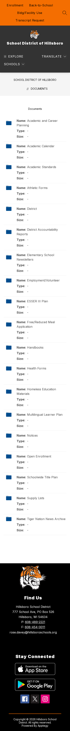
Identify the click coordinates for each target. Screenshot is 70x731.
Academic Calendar (41, 146)
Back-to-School (41, 5)
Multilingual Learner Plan (45, 414)
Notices (32, 435)
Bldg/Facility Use (29, 13)
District (32, 209)
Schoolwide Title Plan (42, 477)
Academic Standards (41, 167)
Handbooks (35, 347)
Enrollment (15, 5)
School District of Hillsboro (35, 79)
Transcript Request (29, 20)
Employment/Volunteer (43, 280)
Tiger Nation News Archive (46, 519)
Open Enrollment (39, 456)
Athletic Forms (37, 188)
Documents (39, 88)
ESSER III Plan (37, 301)
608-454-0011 (35, 627)
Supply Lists (35, 498)
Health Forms (36, 368)
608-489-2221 (35, 622)
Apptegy (43, 725)
